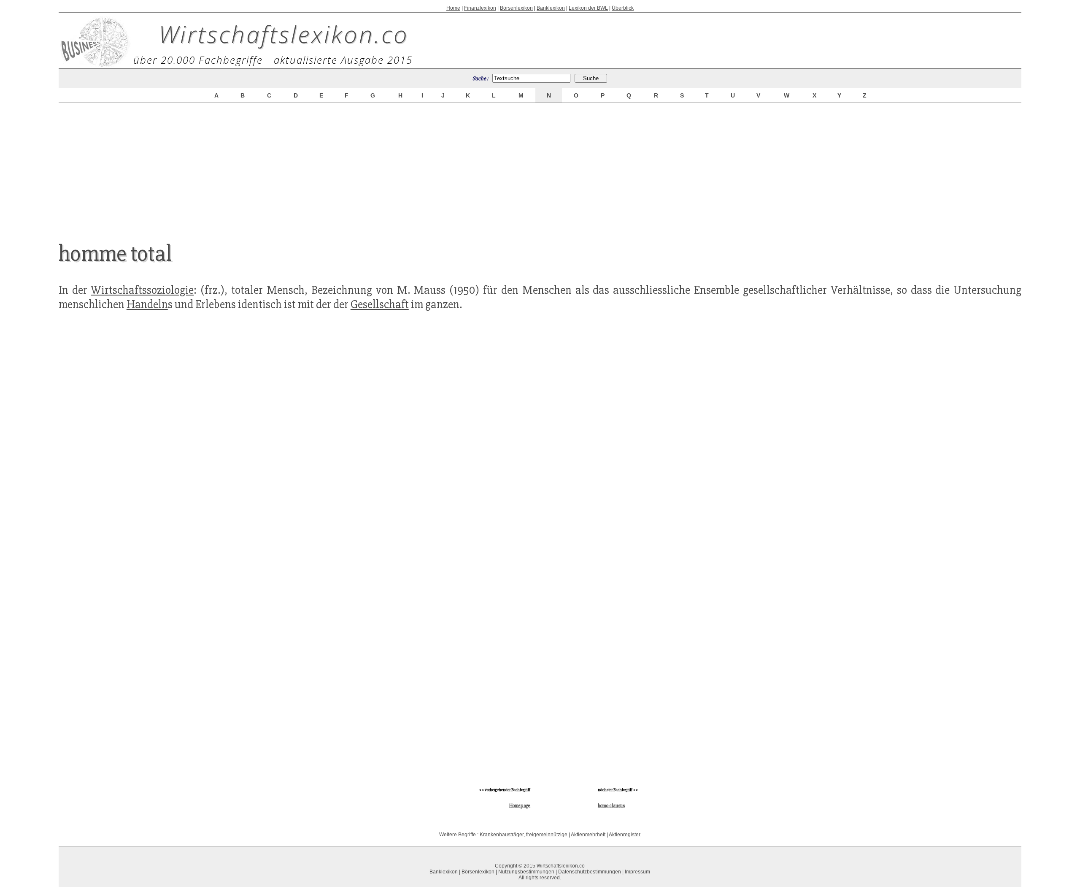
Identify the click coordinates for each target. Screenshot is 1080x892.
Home (453, 8)
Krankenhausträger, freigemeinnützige (523, 835)
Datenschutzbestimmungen (589, 872)
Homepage (519, 806)
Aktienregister (624, 835)
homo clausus (611, 806)
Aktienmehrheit (588, 835)
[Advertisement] (540, 165)
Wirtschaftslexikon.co (284, 34)
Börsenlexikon (516, 8)
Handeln (147, 304)
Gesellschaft (380, 304)
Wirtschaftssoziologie (142, 290)
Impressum (637, 872)
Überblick (623, 8)
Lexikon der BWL (588, 8)
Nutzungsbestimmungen (526, 872)
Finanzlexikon (480, 8)
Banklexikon (551, 8)
